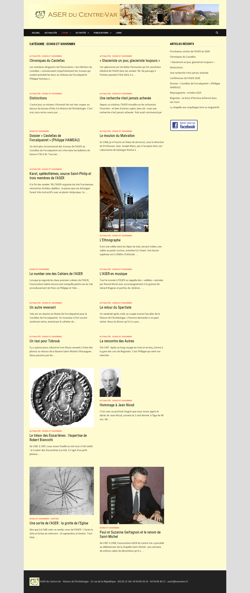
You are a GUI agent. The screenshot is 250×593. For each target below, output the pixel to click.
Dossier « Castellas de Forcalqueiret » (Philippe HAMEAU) (55, 138)
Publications (101, 32)
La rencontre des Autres (117, 341)
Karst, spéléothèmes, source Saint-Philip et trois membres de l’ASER (60, 176)
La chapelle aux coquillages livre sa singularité (194, 107)
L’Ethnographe (110, 240)
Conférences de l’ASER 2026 (185, 78)
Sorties (55, 518)
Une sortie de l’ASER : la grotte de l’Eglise (59, 523)
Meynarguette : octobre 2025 (185, 92)
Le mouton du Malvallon (117, 136)
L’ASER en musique (113, 274)
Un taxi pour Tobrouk (45, 341)
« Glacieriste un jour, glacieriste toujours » (130, 60)
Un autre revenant (43, 307)
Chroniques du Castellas (47, 60)
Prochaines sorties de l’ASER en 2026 (190, 51)
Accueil (36, 32)
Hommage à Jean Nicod (117, 405)
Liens (119, 32)
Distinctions (38, 98)
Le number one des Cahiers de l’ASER (56, 274)
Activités (81, 32)
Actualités (51, 32)
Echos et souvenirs (52, 56)
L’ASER (65, 32)
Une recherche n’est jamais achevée (125, 98)
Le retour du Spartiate (115, 307)
